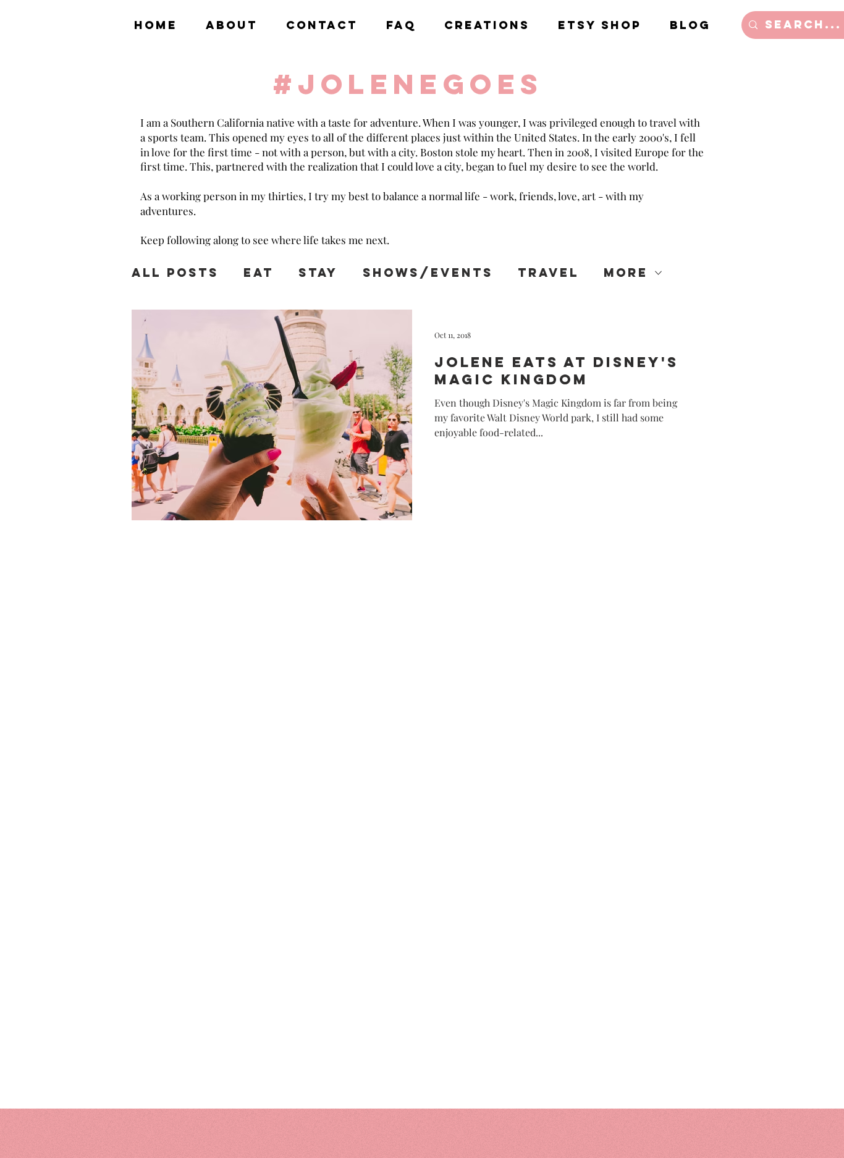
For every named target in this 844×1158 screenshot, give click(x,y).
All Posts (175, 272)
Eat (258, 272)
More (626, 272)
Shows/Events (428, 272)
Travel (548, 272)
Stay (318, 272)
